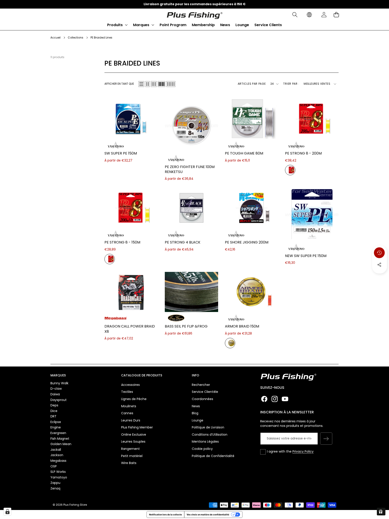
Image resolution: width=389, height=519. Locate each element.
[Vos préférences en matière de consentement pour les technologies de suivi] (7, 511)
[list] (141, 84)
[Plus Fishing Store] (194, 14)
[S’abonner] (326, 438)
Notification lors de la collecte (165, 514)
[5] (170, 84)
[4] (161, 84)
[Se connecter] (324, 15)
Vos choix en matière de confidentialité (208, 514)
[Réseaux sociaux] (379, 264)
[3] (154, 84)
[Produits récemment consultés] (379, 252)
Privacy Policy (303, 451)
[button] (295, 15)
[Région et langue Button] (309, 15)
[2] (147, 84)
